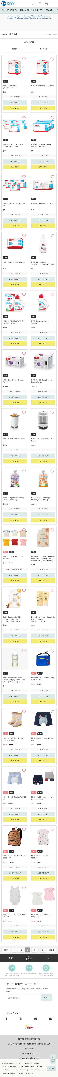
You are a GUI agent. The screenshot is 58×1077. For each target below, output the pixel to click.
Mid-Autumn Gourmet (31, 10)
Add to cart (15, 103)
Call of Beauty (9, 10)
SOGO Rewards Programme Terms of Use (29, 1043)
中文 (10, 958)
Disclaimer (29, 1048)
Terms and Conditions (29, 1038)
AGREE (51, 1068)
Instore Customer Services (29, 958)
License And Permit (29, 1058)
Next (51, 950)
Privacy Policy (29, 1073)
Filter (14, 49)
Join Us (46, 998)
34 (43, 950)
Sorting (43, 49)
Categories (29, 42)
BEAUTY (49, 10)
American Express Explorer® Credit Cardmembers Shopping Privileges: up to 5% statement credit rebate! (29, 17)
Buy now (15, 108)
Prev (6, 950)
